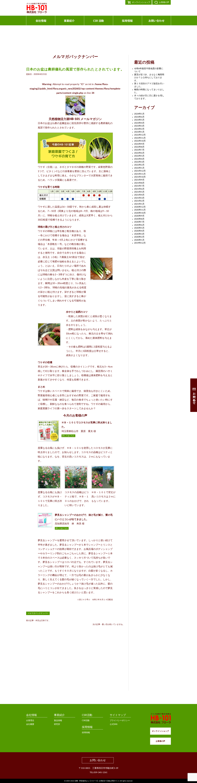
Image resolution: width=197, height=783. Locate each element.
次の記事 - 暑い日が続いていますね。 (108, 624)
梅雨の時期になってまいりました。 (149, 91)
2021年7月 (139, 186)
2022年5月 (139, 156)
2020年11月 (140, 210)
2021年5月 (139, 192)
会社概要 (30, 724)
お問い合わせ (98, 760)
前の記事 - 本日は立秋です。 (38, 620)
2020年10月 (140, 213)
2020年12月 (140, 207)
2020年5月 (139, 228)
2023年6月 (139, 117)
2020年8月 (139, 219)
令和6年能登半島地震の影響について (148, 70)
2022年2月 (139, 165)
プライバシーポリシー (120, 721)
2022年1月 (139, 168)
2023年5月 (139, 120)
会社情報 (31, 715)
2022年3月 (139, 162)
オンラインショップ (141, 2)
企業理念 (30, 721)
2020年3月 (139, 234)
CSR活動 (87, 715)
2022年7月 (139, 150)
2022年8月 (139, 147)
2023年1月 (139, 132)
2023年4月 (139, 123)
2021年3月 (139, 198)
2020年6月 (139, 225)
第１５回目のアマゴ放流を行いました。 (149, 85)
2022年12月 (140, 135)
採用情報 (87, 727)
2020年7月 (139, 222)
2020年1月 (139, 240)
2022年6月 (139, 153)
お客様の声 (164, 2)
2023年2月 (139, 129)
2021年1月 (139, 204)
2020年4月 (139, 231)
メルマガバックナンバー (38, 613)
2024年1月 (139, 114)
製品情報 (58, 721)
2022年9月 (139, 144)
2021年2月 (139, 201)
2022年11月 (140, 138)
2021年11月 (140, 174)
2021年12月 (140, 171)
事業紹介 (59, 715)
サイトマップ (118, 715)
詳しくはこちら (68, 436)
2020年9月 (139, 216)
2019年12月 (140, 243)
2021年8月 (139, 183)
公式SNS (113, 724)
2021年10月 (140, 177)
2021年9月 (139, 180)
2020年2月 (139, 237)
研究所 (57, 724)
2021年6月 (139, 189)
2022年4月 (139, 159)
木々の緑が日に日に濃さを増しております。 (149, 97)
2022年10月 (140, 141)
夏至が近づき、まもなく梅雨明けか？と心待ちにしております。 (149, 78)
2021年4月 (139, 195)
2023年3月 (139, 126)
